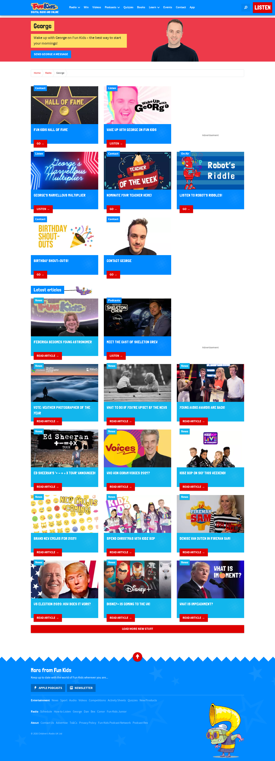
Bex (93, 712)
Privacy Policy (87, 723)
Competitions (97, 700)
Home (37, 73)
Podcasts (111, 7)
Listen (263, 7)
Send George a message (51, 54)
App (192, 7)
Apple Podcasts (50, 688)
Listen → (116, 143)
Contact (181, 7)
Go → (40, 143)
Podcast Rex (140, 723)
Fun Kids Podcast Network (114, 723)
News (55, 700)
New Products (148, 700)
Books (141, 7)
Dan (86, 712)
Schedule (46, 712)
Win (86, 7)
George (60, 73)
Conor (101, 712)
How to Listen (62, 712)
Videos (96, 7)
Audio (73, 700)
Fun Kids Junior (117, 712)
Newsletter (84, 688)
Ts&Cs (73, 723)
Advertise (62, 723)
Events (167, 7)
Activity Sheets (117, 700)
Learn (153, 7)
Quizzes (128, 7)
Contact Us (47, 723)
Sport (63, 700)
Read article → (48, 356)
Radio (73, 7)
